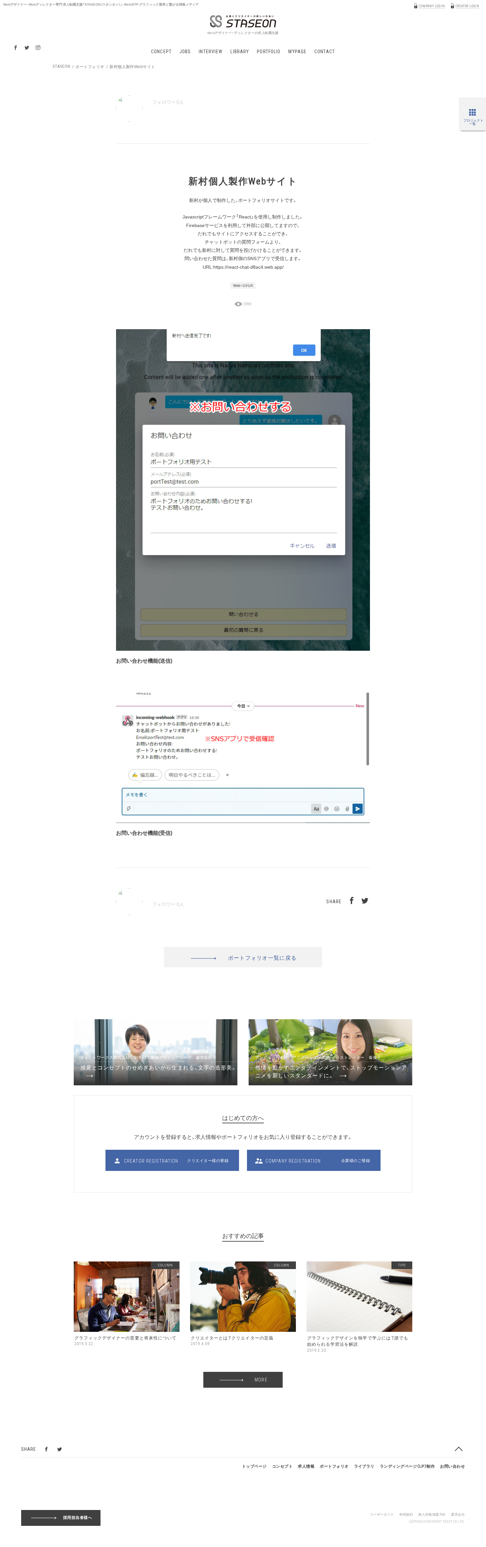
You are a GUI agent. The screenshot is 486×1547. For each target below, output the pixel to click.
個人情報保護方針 (432, 1514)
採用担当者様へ (77, 1517)
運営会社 (458, 1514)
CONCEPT (161, 51)
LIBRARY (239, 51)
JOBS (185, 51)
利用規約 (406, 1514)
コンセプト (282, 1466)
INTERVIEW (211, 51)
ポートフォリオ (89, 66)
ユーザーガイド (382, 1514)
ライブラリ (364, 1466)
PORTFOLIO (268, 51)
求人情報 (306, 1466)
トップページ (254, 1466)
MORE (261, 1379)
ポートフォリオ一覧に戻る (262, 957)
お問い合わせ (452, 1466)
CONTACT (324, 51)
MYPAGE (297, 51)
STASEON (61, 66)
